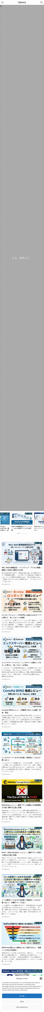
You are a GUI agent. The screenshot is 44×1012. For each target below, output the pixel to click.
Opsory (22, 2)
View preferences (22, 1007)
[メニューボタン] (2, 2)
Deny (22, 1001)
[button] (41, 978)
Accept (22, 996)
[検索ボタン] (41, 2)
